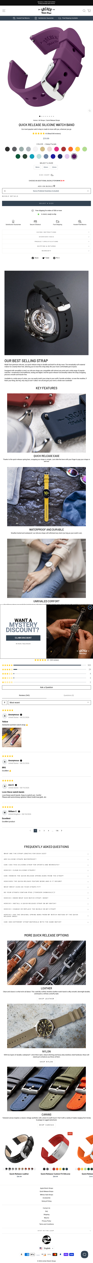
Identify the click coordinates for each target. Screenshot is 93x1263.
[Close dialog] (90, 607)
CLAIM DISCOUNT (23, 638)
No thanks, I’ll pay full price (23, 643)
